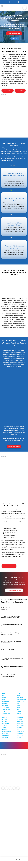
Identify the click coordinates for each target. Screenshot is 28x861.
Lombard (19, 711)
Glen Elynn (20, 697)
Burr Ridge (5, 705)
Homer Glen (20, 705)
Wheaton (19, 729)
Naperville (4, 719)
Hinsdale (19, 703)
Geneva (19, 695)
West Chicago (20, 725)
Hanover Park (20, 701)
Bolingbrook (5, 703)
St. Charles (20, 717)
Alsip (3, 693)
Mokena (19, 713)
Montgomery (5, 717)
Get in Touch (6, 847)
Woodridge (20, 735)
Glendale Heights (21, 699)
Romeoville (5, 733)
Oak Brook (5, 725)
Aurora (4, 695)
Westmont (19, 727)
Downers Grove (6, 713)
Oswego (4, 727)
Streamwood (20, 719)
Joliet (18, 707)
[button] (25, 8)
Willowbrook (20, 733)
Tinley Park (20, 721)
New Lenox (5, 721)
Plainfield (4, 729)
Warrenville (20, 723)
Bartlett (4, 697)
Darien (4, 711)
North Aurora (5, 723)
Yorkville (19, 737)
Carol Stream (5, 707)
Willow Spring (20, 731)
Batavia (4, 699)
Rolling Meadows (6, 731)
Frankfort (19, 693)
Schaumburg (5, 735)
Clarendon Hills (6, 709)
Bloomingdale (5, 701)
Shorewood (5, 737)
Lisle (18, 709)
